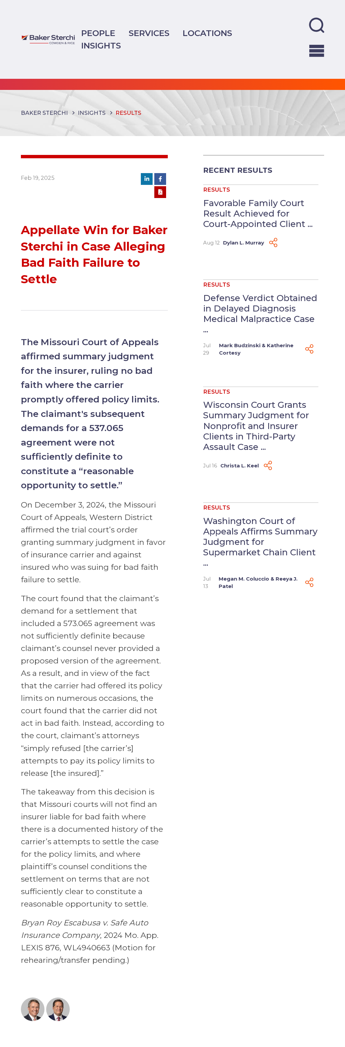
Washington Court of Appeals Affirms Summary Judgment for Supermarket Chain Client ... (260, 542)
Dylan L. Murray (243, 243)
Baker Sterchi (44, 112)
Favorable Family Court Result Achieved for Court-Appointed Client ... (258, 213)
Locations (207, 33)
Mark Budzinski (239, 345)
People (98, 33)
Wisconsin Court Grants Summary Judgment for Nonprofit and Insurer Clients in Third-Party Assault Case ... (256, 425)
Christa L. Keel (239, 466)
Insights (101, 45)
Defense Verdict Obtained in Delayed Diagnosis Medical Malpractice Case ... (260, 314)
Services (149, 33)
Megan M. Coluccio (244, 579)
